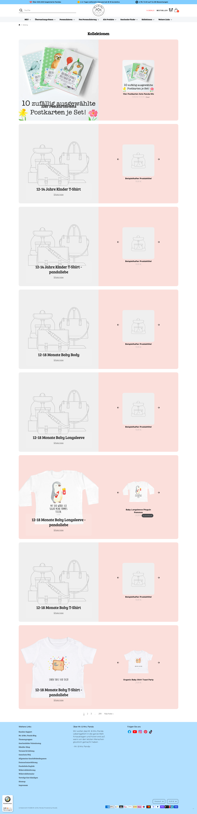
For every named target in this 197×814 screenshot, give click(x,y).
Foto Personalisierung (88, 19)
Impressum (23, 785)
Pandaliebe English (27, 766)
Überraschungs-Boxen (44, 19)
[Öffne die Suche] (21, 10)
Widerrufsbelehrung (27, 770)
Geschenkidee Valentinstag (30, 743)
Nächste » (108, 714)
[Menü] (193, 809)
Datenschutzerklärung (28, 762)
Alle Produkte (108, 19)
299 (100, 714)
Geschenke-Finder (128, 19)
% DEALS (150, 10)
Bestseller (162, 10)
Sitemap (22, 781)
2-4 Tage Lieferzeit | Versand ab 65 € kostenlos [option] (100, 2)
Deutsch (157, 801)
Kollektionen (147, 19)
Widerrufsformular (26, 773)
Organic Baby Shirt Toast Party (138, 680)
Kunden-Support (25, 732)
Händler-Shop (24, 747)
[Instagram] (140, 731)
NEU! (27, 19)
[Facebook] (129, 731)
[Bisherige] (118, 159)
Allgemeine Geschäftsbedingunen (33, 758)
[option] (151, 2)
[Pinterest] (145, 731)
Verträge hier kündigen (28, 777)
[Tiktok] (151, 732)
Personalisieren (66, 19)
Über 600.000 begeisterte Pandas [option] (47, 2)
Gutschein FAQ (25, 754)
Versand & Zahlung (26, 751)
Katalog (25, 25)
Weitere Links (164, 19)
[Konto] (171, 10)
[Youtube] (135, 731)
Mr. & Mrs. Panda (38, 808)
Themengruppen (25, 739)
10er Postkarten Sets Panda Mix (138, 94)
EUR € (171, 801)
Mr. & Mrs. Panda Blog (27, 735)
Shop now (59, 112)
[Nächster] (158, 159)
